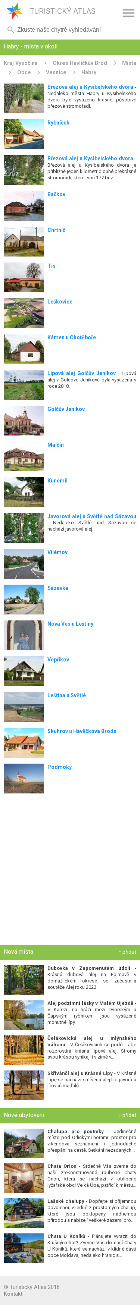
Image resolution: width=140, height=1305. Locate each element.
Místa (129, 63)
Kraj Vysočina (21, 63)
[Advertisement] (70, 871)
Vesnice (56, 72)
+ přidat (127, 952)
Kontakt (13, 1294)
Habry (88, 72)
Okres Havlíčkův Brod (80, 63)
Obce (24, 72)
